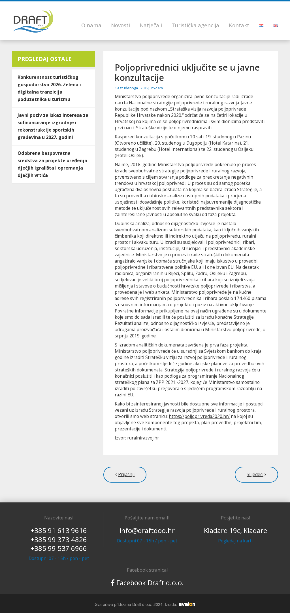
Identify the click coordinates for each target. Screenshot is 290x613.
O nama (91, 25)
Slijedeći (255, 474)
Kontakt (239, 25)
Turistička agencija (195, 25)
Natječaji (151, 25)
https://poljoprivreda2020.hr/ (199, 416)
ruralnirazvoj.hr (143, 438)
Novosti (120, 25)
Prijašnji (126, 474)
